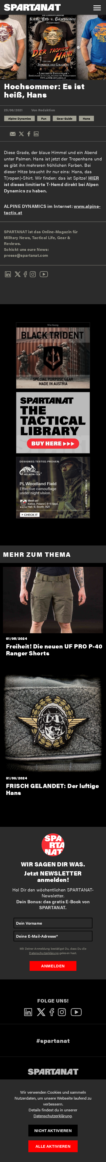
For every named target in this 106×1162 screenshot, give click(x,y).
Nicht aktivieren (53, 1130)
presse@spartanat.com (26, 255)
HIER (93, 178)
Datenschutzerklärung (53, 1116)
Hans (86, 118)
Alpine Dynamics (19, 118)
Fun (43, 118)
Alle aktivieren (52, 1146)
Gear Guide (64, 118)
